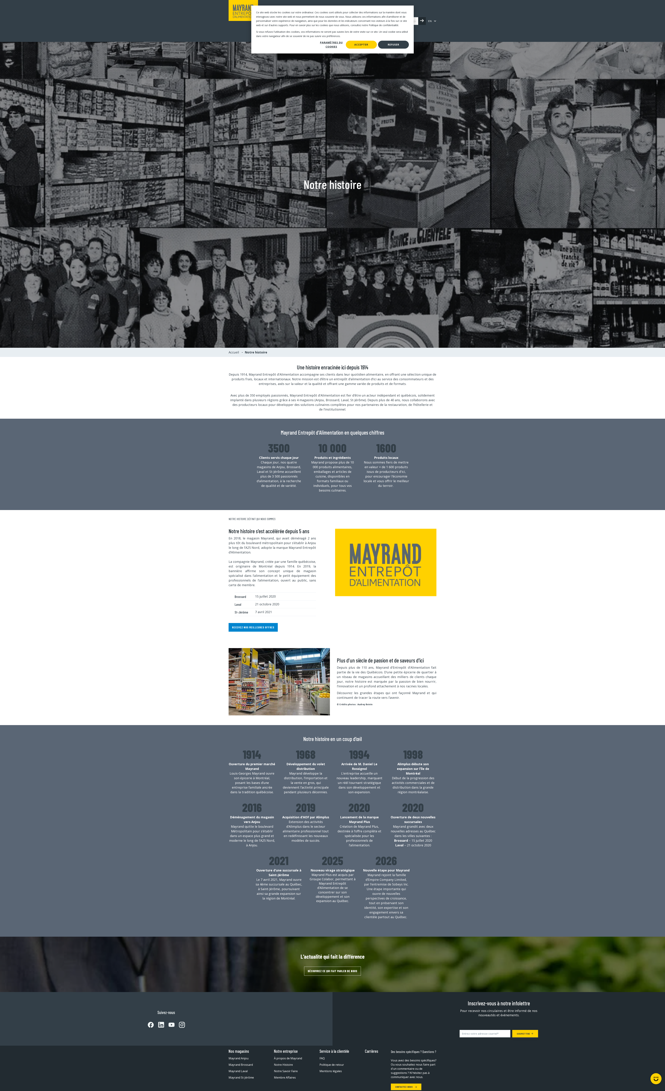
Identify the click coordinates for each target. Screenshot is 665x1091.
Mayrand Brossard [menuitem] (241, 1065)
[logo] (243, 21)
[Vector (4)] (169, 1024)
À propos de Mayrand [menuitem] (288, 1058)
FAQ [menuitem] (322, 1058)
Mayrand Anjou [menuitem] (239, 1058)
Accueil (234, 352)
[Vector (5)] (180, 1025)
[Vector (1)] (151, 1025)
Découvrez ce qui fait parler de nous (332, 971)
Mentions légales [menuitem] (331, 1071)
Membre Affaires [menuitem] (285, 1077)
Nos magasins (239, 1051)
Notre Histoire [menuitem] (283, 1065)
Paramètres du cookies (331, 44)
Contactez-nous (404, 1086)
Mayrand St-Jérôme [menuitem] (241, 1077)
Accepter (361, 44)
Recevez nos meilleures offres (253, 627)
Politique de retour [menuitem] (332, 1065)
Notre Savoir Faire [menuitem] (286, 1071)
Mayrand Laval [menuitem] (238, 1071)
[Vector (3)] (159, 1025)
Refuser (393, 44)
